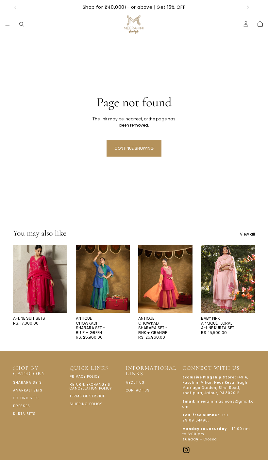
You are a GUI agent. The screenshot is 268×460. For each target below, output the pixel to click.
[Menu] (7, 24)
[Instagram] (186, 450)
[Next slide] (248, 7)
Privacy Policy (85, 376)
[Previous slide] (15, 7)
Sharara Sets (27, 382)
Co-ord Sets (26, 398)
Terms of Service (87, 396)
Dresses (21, 406)
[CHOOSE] (57, 303)
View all (247, 234)
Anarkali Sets (27, 390)
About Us (135, 382)
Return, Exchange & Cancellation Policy (91, 386)
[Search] (21, 24)
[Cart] (260, 24)
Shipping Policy (86, 404)
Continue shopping (134, 148)
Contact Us (138, 390)
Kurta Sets (24, 413)
